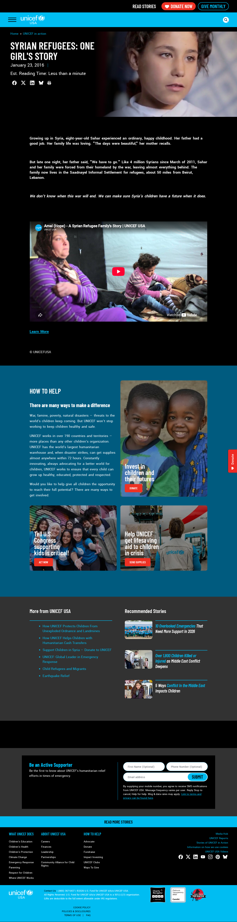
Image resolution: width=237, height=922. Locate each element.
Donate (88, 847)
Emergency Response (21, 862)
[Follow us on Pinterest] (218, 857)
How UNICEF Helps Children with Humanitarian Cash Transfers (67, 640)
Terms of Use (72, 915)
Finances (46, 847)
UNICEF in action (34, 34)
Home (14, 34)
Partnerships (48, 857)
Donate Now (181, 6)
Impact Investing (93, 857)
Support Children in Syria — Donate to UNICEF (77, 649)
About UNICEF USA (53, 834)
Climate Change (18, 857)
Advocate (89, 841)
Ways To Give (91, 867)
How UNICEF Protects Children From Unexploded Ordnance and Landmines (71, 628)
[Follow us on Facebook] (181, 857)
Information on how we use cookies (207, 847)
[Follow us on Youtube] (203, 857)
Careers (45, 841)
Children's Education (20, 841)
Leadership (47, 852)
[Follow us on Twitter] (188, 857)
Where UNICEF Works (21, 878)
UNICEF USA (33, 19)
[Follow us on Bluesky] (225, 857)
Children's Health (18, 847)
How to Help (92, 834)
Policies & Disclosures (76, 911)
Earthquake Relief (56, 675)
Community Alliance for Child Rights (57, 864)
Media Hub (222, 834)
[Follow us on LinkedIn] (195, 857)
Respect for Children (20, 873)
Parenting (14, 867)
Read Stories (144, 6)
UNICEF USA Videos (216, 851)
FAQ (88, 915)
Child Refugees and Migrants (64, 668)
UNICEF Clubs (92, 862)
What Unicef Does (21, 834)
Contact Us (50, 891)
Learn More (39, 331)
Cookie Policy (82, 907)
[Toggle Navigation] (12, 20)
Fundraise (89, 852)
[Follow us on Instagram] (210, 857)
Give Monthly (213, 6)
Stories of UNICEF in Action (212, 842)
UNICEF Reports (218, 838)
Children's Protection (21, 852)
